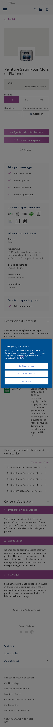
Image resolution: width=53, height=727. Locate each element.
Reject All (26, 381)
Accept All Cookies (26, 373)
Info (22, 358)
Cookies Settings (26, 366)
